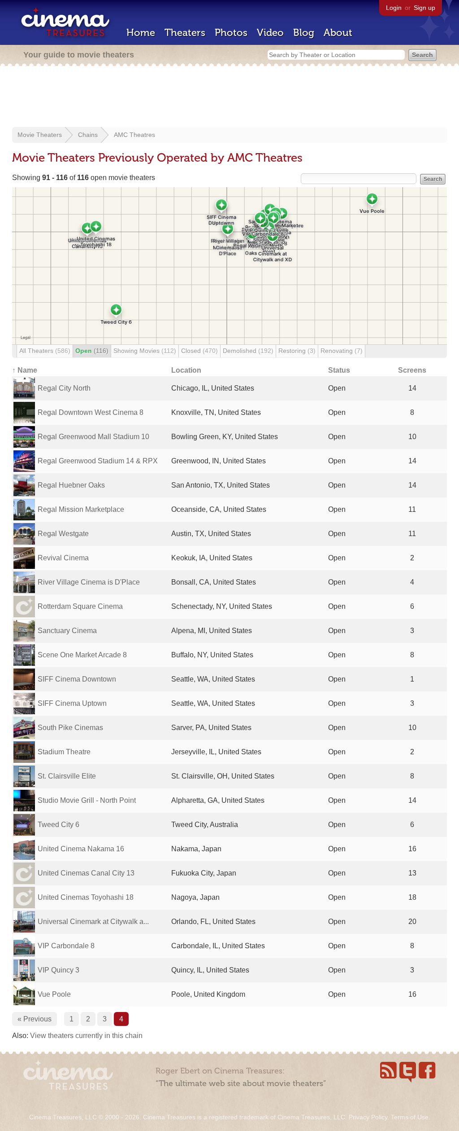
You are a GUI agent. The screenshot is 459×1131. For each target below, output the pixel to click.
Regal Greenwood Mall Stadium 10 (93, 436)
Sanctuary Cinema (67, 630)
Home (140, 32)
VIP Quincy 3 (58, 970)
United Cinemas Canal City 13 (86, 873)
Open (91, 350)
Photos (231, 32)
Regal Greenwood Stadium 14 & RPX (98, 461)
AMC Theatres (134, 134)
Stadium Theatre (64, 752)
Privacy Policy (368, 1117)
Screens (412, 370)
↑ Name (24, 370)
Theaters (185, 32)
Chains (88, 134)
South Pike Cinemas (70, 727)
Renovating (341, 350)
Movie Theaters (39, 134)
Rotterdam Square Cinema (80, 606)
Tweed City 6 (58, 824)
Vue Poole (54, 994)
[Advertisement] (229, 97)
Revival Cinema (63, 558)
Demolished (248, 350)
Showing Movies (144, 350)
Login (394, 7)
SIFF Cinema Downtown (77, 679)
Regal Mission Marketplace (81, 509)
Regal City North (64, 388)
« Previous (34, 1019)
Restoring (297, 350)
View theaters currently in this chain (86, 1035)
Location (186, 370)
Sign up (424, 7)
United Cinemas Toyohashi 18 (86, 897)
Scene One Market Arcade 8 (82, 655)
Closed (199, 350)
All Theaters (44, 350)
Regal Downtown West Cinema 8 (90, 412)
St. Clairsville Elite (67, 776)
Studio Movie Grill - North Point (87, 800)
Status (339, 370)
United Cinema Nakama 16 (81, 849)
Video (270, 32)
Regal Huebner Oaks (71, 485)
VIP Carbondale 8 (66, 946)
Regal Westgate (63, 533)
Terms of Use (410, 1117)
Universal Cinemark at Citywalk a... (93, 921)
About (338, 32)
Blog (303, 32)
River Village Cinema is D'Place (89, 582)
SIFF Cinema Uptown (72, 703)
